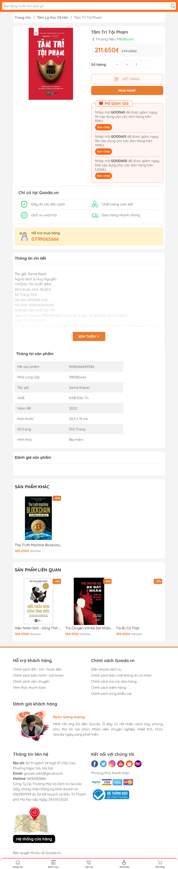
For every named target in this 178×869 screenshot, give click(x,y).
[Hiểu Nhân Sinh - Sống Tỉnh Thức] (38, 601)
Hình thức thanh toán (29, 687)
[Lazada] (138, 763)
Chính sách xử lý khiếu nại (111, 693)
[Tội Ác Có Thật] (139, 601)
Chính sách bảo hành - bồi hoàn (38, 675)
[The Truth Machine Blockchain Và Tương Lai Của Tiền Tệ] (38, 518)
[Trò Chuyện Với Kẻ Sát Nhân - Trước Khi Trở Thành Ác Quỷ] (89, 601)
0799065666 (45, 239)
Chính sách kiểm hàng (108, 687)
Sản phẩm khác (32, 486)
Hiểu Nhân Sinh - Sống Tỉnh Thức (38, 628)
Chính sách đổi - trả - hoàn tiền (37, 669)
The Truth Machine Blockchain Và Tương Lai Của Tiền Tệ (38, 545)
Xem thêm (87, 336)
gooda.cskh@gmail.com (43, 773)
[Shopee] (129, 763)
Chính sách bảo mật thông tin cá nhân (121, 675)
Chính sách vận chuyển (31, 681)
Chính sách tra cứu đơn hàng (114, 681)
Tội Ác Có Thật (127, 628)
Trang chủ (23, 17)
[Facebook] (94, 763)
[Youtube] (120, 763)
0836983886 (36, 778)
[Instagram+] (112, 763)
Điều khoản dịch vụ (106, 669)
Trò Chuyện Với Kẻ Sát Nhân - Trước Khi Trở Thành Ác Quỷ (89, 628)
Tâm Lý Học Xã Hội (52, 17)
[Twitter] (103, 763)
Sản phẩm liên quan (38, 569)
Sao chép (103, 127)
